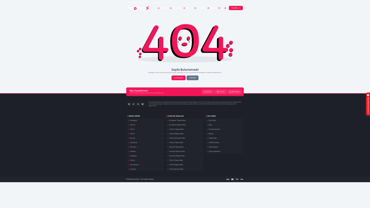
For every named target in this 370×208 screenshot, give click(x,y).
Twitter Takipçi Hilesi (176, 129)
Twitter (132, 125)
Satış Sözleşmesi (214, 151)
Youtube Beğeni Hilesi (177, 156)
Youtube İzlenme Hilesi (177, 151)
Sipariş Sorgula (237, 2)
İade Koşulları (213, 147)
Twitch (132, 134)
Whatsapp (159, 2)
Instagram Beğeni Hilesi (177, 125)
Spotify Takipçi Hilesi (176, 147)
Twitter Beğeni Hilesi (176, 134)
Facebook (133, 142)
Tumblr (132, 160)
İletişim (193, 78)
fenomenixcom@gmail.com (139, 2)
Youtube (133, 169)
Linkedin (133, 151)
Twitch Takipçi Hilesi (176, 142)
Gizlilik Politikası (214, 142)
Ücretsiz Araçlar (214, 129)
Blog (210, 125)
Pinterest (133, 147)
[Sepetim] (219, 8)
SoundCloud (134, 165)
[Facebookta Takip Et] (143, 104)
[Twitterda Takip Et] (134, 104)
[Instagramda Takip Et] (129, 104)
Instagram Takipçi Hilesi (177, 120)
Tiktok (132, 129)
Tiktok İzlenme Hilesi (176, 169)
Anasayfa (179, 78)
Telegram (133, 156)
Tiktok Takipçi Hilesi (176, 160)
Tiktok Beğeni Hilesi (176, 165)
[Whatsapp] (225, 8)
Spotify (132, 138)
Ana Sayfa (212, 120)
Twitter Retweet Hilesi (177, 138)
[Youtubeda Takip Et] (138, 104)
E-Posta (221, 91)
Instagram (133, 120)
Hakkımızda (213, 138)
